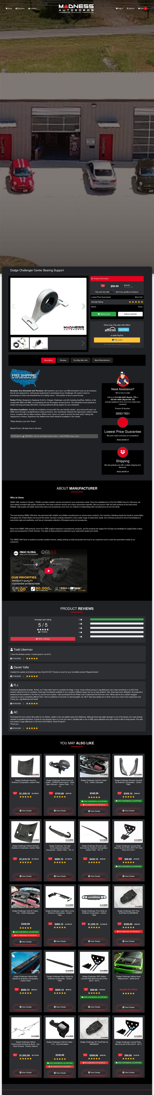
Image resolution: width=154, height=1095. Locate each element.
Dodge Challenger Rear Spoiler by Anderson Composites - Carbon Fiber (60, 978)
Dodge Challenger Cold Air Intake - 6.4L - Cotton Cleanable (94, 781)
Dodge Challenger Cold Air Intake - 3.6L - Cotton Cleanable (25, 912)
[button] (83, 306)
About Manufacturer (102, 360)
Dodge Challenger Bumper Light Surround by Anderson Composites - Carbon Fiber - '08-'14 (94, 847)
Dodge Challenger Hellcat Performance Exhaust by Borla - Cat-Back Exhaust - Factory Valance (25, 1044)
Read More (122, 440)
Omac (140, 306)
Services (21, 8)
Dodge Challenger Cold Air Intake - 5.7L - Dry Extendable (60, 1043)
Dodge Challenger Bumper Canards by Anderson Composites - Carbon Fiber (128, 782)
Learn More (123, 329)
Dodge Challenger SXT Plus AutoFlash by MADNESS (128, 912)
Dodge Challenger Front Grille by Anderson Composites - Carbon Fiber (94, 913)
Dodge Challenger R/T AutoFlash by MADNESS (94, 1043)
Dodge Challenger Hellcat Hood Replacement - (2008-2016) (128, 977)
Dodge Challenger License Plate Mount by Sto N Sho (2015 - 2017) (128, 1043)
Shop (9, 8)
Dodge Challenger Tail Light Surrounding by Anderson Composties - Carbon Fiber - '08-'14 (60, 847)
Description (48, 360)
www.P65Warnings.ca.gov (69, 436)
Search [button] (131, 8)
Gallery (33, 8)
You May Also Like (80, 360)
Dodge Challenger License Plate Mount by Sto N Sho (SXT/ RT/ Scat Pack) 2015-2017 (128, 847)
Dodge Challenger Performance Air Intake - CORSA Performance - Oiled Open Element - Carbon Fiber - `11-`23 (60, 783)
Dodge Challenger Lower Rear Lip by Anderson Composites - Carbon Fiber (60, 913)
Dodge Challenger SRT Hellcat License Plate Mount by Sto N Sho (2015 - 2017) (94, 978)
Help (120, 8)
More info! (139, 297)
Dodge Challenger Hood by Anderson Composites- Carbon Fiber (26, 781)
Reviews (63, 360)
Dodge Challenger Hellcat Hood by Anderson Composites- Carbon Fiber (26, 846)
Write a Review (44, 639)
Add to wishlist (130, 314)
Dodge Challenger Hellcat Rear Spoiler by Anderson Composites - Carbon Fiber (26, 978)
